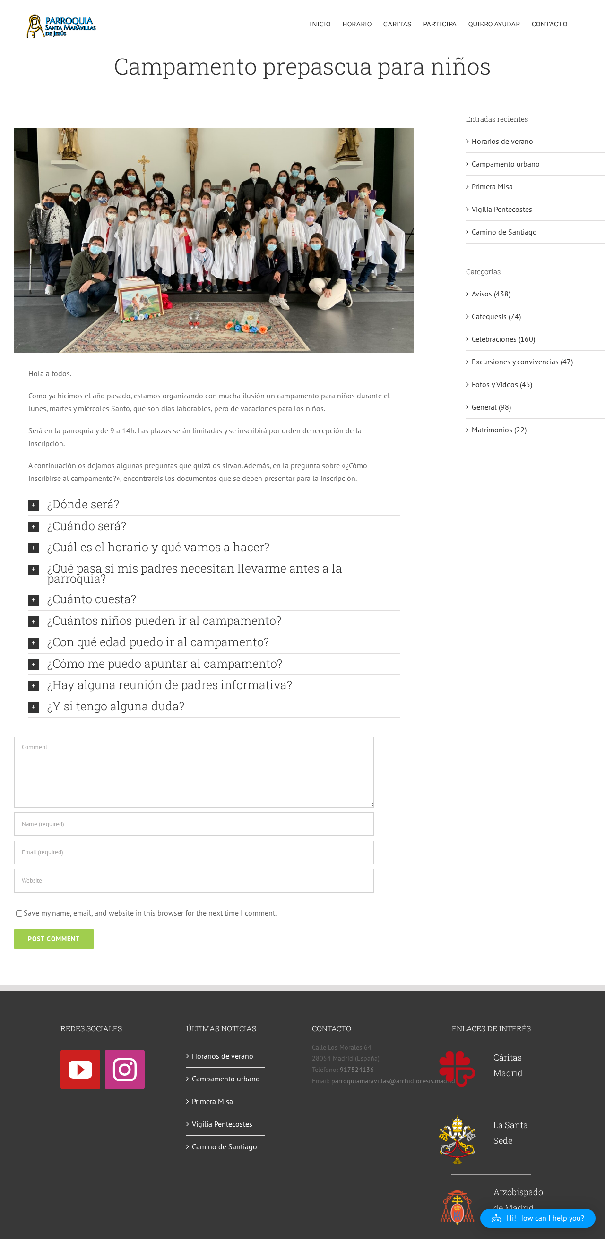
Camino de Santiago (504, 231)
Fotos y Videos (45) (502, 384)
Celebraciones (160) (503, 339)
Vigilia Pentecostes (502, 209)
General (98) (491, 407)
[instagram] (125, 1069)
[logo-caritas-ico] (457, 1053)
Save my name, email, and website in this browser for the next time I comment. (150, 913)
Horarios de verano (502, 141)
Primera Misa (492, 186)
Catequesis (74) (496, 316)
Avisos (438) (491, 293)
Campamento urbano (506, 164)
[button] (214, 504)
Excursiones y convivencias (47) (522, 361)
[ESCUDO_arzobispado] (457, 1192)
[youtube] (80, 1069)
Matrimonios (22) (499, 429)
